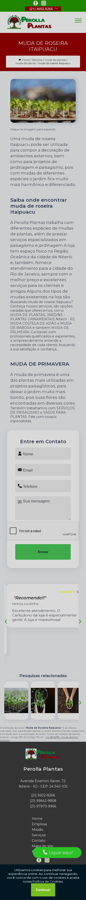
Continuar (43, 890)
